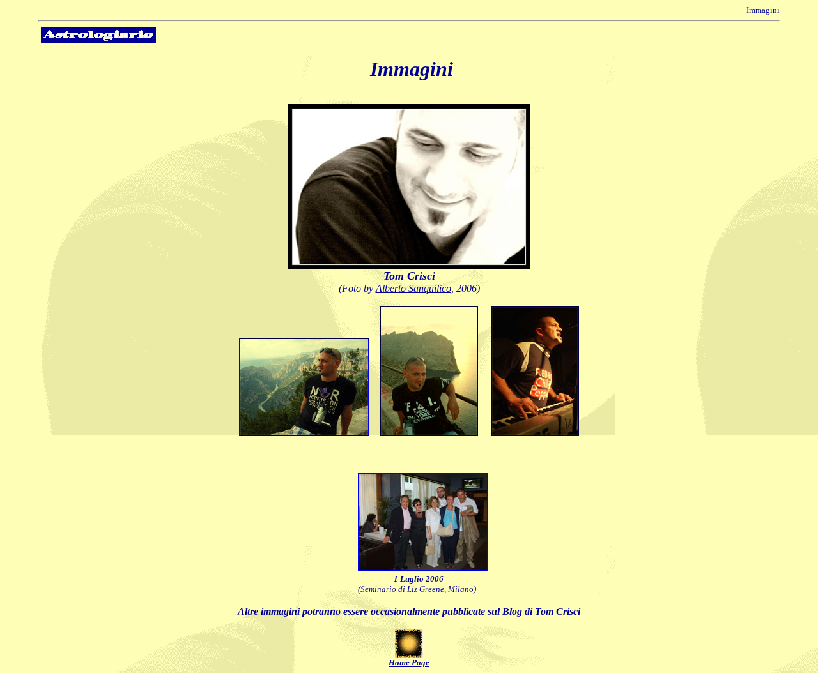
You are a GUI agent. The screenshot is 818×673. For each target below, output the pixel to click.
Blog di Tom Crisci (541, 611)
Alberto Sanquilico (413, 288)
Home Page (409, 662)
